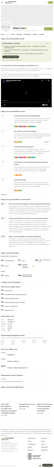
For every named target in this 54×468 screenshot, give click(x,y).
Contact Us (44, 438)
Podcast (30, 447)
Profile (7, 34)
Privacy (43, 441)
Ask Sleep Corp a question (12, 56)
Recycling (19, 34)
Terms (29, 441)
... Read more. (35, 76)
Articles (43, 444)
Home (2, 34)
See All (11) (4, 194)
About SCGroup (31, 438)
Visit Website (48, 29)
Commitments (27, 34)
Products (41, 34)
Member (10, 319)
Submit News (44, 450)
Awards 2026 (44, 447)
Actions (13, 34)
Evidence (35, 34)
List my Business (32, 444)
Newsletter (30, 450)
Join (50, 2)
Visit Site (3, 415)
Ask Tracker (48, 465)
